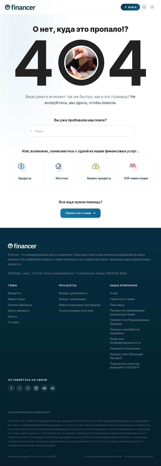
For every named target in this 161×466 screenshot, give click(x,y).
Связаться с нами (122, 299)
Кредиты (14, 293)
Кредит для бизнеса (73, 293)
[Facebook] (11, 388)
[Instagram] (27, 388)
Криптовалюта (18, 310)
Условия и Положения (125, 348)
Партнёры (117, 305)
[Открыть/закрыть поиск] (144, 7)
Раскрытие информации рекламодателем (127, 312)
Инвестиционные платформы (80, 305)
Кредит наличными (72, 299)
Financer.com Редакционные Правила (129, 321)
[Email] (52, 388)
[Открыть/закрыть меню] (152, 7)
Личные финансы (20, 305)
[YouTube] (44, 388)
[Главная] (20, 7)
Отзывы (13, 322)
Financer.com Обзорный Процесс (126, 356)
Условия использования (138, 456)
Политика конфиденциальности (102, 456)
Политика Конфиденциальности (125, 340)
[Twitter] (19, 388)
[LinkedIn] (36, 388)
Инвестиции (16, 299)
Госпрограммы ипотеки (76, 310)
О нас (114, 293)
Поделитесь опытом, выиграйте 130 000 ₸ (125, 365)
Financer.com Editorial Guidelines (124, 331)
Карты (12, 316)
